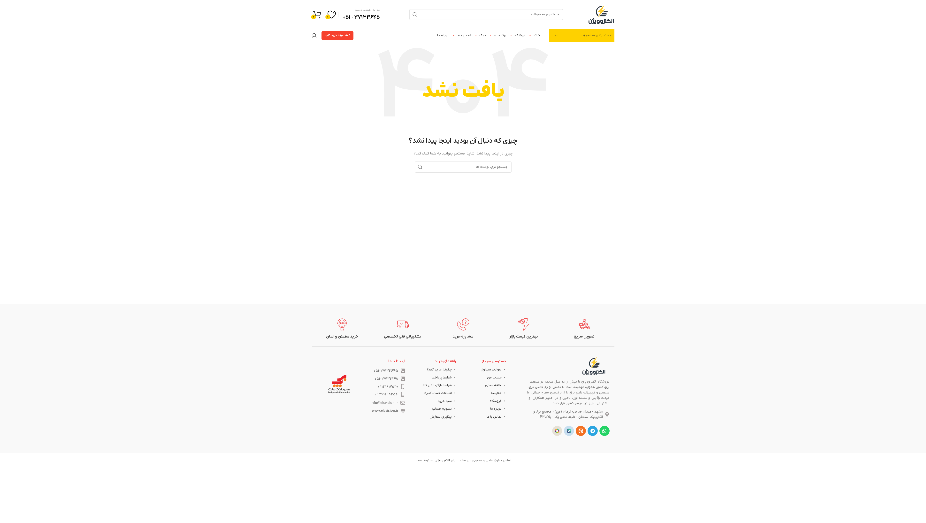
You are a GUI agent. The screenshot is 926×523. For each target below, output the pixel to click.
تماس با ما (494, 417)
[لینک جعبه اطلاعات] (584, 328)
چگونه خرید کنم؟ (439, 369)
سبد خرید (445, 401)
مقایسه (496, 393)
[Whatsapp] (604, 431)
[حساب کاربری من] (314, 35)
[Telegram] (593, 431)
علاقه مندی (493, 385)
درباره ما (496, 409)
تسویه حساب (442, 409)
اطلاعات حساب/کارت (438, 393)
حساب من (494, 377)
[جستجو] (420, 167)
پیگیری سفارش (441, 417)
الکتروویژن (442, 460)
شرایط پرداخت (441, 377)
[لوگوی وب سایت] (601, 14)
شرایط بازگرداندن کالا (437, 385)
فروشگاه (496, 401)
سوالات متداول (491, 369)
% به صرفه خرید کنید (337, 35)
